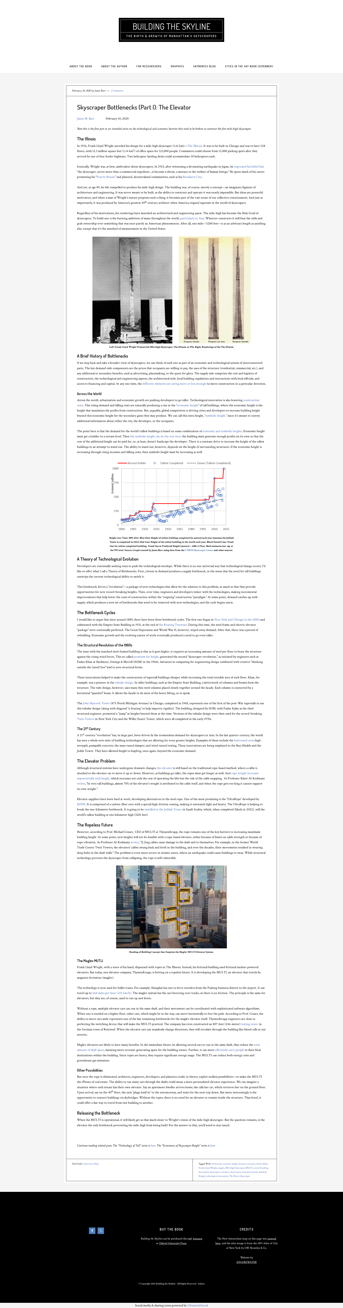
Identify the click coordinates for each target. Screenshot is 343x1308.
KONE (81, 804)
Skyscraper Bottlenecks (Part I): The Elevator (134, 107)
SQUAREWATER (247, 1262)
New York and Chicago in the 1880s (237, 620)
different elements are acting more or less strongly (174, 384)
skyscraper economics (219, 1172)
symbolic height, (215, 416)
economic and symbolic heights (222, 431)
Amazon (197, 1239)
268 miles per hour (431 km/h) (111, 993)
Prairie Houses (106, 177)
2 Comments (117, 91)
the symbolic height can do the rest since (155, 436)
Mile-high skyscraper (234, 1168)
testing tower (249, 1024)
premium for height (146, 657)
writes (81, 783)
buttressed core (243, 740)
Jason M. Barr (85, 119)
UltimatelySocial (197, 1305)
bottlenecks (217, 1163)
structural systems (250, 1172)
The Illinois (194, 146)
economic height (187, 405)
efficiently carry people (229, 1050)
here (153, 1145)
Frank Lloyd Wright (207, 1168)
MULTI (248, 1168)
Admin (201, 1283)
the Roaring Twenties (173, 625)
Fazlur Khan (262, 1163)
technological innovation (217, 1176)
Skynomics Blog (91, 1163)
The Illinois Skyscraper (239, 1176)
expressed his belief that (249, 167)
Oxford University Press (173, 1243)
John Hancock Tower (96, 703)
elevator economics (246, 1163)
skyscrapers (235, 1172)
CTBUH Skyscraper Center (199, 550)
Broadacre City (192, 177)
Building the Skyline (172, 26)
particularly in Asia (192, 218)
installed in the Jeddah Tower (163, 809)
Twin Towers (85, 719)
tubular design (124, 682)
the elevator (164, 768)
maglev (221, 1168)
